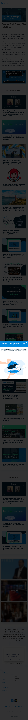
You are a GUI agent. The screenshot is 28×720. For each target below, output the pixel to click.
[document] (14, 360)
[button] (26, 342)
